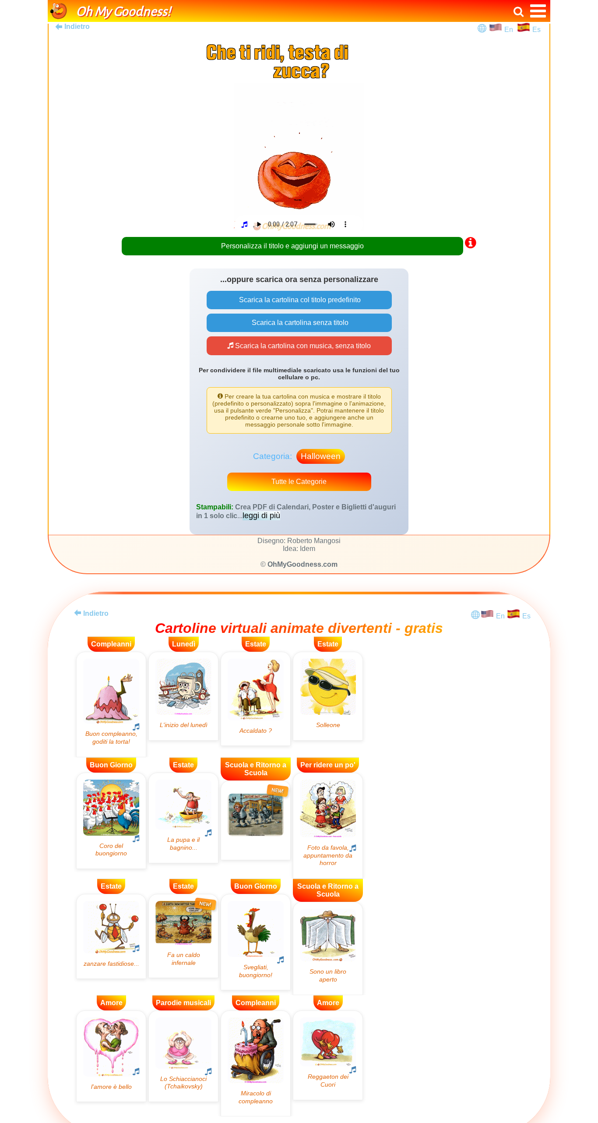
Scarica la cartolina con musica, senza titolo (302, 346)
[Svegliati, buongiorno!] (256, 942)
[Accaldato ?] (256, 699)
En (510, 29)
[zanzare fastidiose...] (111, 936)
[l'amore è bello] (111, 1056)
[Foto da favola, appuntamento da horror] (328, 826)
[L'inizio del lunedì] (183, 696)
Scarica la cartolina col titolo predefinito (299, 300)
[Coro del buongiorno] (111, 821)
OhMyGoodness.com (302, 564)
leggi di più (261, 515)
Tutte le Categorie (299, 481)
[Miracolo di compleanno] (256, 1063)
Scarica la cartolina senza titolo (299, 322)
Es (536, 29)
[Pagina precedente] (77, 612)
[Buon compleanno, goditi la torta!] (111, 704)
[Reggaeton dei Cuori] (328, 1055)
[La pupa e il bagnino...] (183, 818)
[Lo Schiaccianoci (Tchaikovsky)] (183, 1056)
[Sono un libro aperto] (328, 948)
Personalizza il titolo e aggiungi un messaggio (292, 246)
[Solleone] (328, 696)
